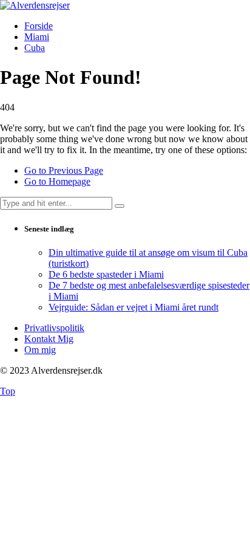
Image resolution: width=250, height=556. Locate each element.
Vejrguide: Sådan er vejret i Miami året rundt (133, 307)
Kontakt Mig (48, 339)
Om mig (40, 350)
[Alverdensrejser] (35, 5)
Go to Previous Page (63, 170)
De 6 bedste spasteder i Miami (106, 274)
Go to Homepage (57, 181)
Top (7, 391)
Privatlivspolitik (54, 328)
